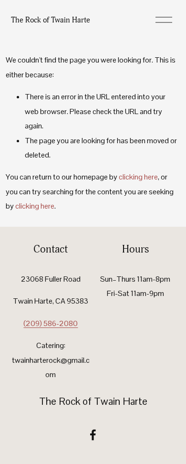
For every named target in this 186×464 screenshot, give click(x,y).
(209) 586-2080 (50, 323)
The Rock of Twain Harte (50, 20)
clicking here (138, 177)
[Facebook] (93, 435)
